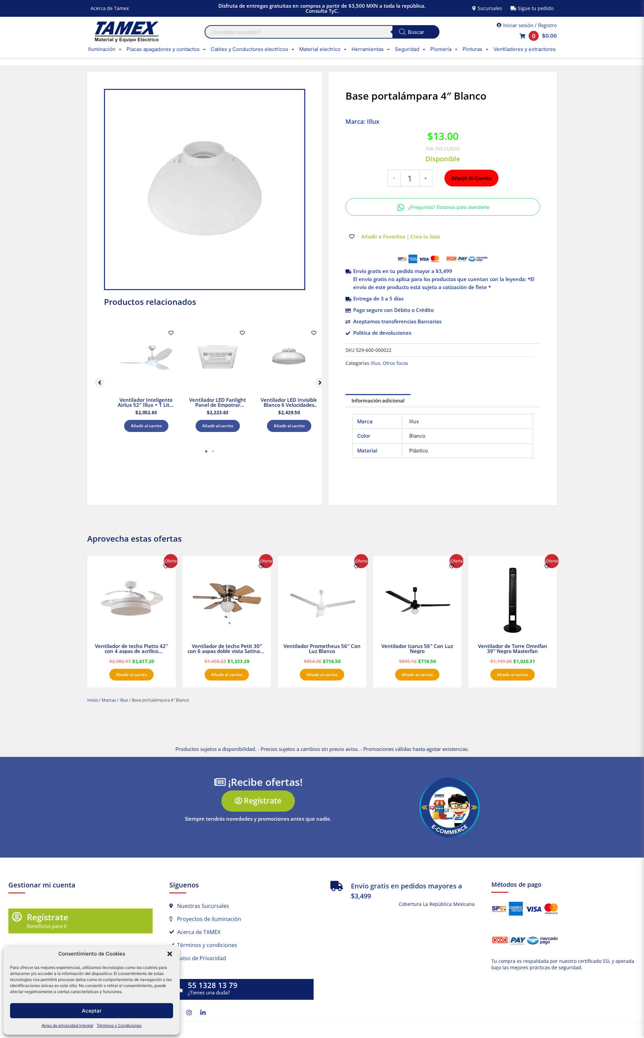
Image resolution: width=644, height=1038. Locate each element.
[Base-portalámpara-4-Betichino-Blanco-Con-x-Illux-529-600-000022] (204, 189)
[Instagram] (189, 1012)
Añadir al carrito (138, 426)
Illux (375, 363)
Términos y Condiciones (119, 1025)
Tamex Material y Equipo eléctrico (125, 32)
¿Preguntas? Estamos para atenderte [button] (448, 207)
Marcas (109, 700)
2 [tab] (213, 451)
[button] (169, 953)
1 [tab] (206, 451)
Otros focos (395, 363)
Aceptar (92, 1010)
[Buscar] (415, 32)
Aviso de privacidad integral (67, 1025)
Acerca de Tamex (110, 8)
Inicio (92, 700)
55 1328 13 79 (212, 985)
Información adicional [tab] (378, 400)
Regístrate (47, 917)
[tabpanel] (138, 381)
